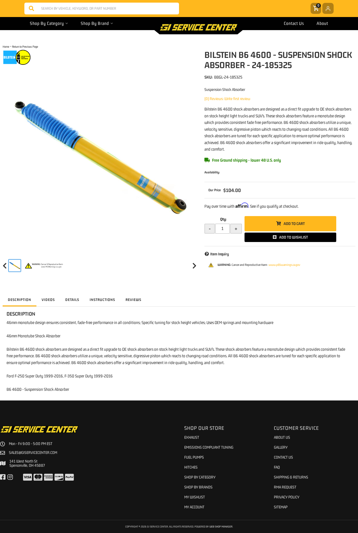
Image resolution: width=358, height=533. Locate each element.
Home (6, 46)
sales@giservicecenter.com (33, 452)
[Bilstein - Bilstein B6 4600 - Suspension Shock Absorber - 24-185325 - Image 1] (14, 265)
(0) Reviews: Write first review (227, 98)
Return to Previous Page (25, 46)
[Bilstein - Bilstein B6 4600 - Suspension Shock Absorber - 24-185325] (17, 57)
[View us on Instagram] (10, 477)
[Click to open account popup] (328, 8)
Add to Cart (294, 223)
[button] (101, 8)
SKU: (208, 77)
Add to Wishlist (293, 237)
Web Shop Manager (220, 526)
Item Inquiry (219, 254)
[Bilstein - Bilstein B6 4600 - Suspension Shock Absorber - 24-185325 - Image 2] (44, 265)
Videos (48, 300)
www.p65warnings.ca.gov (284, 265)
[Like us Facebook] (3, 477)
